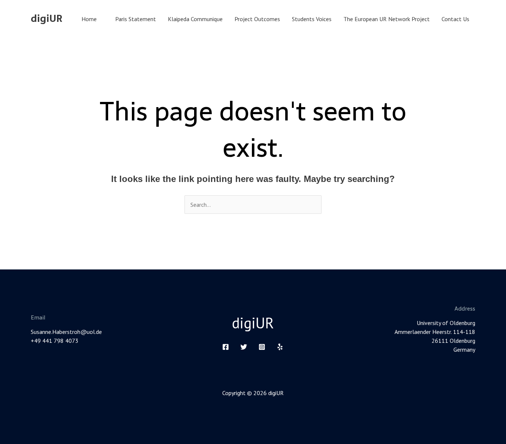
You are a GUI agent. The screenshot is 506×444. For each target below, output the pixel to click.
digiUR (46, 18)
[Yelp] (280, 347)
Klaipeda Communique (195, 19)
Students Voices (312, 19)
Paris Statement (135, 19)
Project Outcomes (257, 19)
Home (89, 19)
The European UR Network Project (386, 19)
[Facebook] (225, 347)
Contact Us (455, 19)
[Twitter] (243, 347)
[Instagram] (262, 347)
